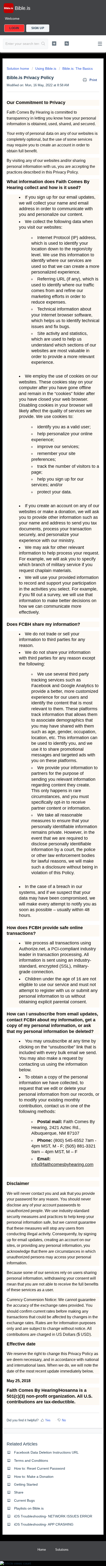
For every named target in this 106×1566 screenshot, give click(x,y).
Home (41, 1549)
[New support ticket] (54, 43)
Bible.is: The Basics (77, 68)
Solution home (18, 68)
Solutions (62, 1549)
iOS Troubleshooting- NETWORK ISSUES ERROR (53, 1516)
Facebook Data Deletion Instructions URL (46, 1452)
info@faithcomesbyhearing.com (62, 1164)
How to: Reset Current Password (39, 1468)
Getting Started (26, 1484)
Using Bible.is (45, 68)
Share (18, 1492)
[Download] (44, 806)
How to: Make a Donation (33, 1477)
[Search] (43, 44)
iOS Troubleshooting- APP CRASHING (43, 1524)
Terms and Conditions (31, 1460)
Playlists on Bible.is (29, 1508)
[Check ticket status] (66, 43)
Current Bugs (24, 1500)
